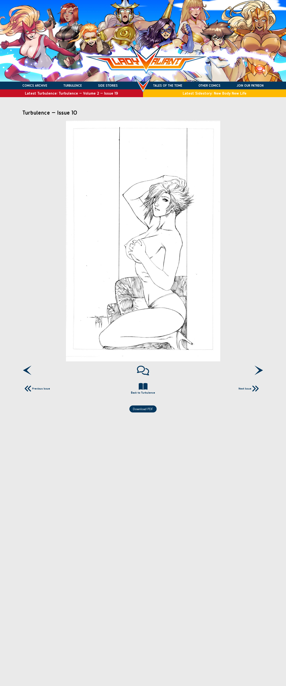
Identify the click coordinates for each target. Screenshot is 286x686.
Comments (143, 370)
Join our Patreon (250, 85)
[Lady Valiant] (143, 85)
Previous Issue (41, 388)
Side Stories (108, 85)
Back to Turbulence (143, 392)
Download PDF (143, 409)
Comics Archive (34, 85)
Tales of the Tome (167, 85)
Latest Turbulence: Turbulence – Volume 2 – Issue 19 (71, 93)
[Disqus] (143, 464)
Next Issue (245, 388)
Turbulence (72, 85)
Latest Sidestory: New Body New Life (215, 93)
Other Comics (209, 85)
